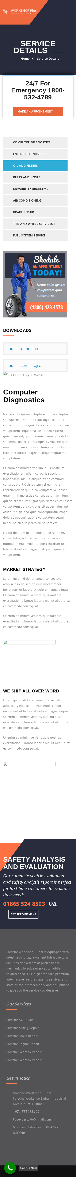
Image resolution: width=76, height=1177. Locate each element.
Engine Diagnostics (29, 154)
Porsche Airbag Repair (22, 1028)
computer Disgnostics (32, 142)
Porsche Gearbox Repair (24, 1052)
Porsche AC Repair (19, 1020)
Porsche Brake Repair (22, 1036)
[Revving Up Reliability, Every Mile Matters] (24, 11)
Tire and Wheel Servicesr (34, 224)
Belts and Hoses (26, 177)
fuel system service (29, 235)
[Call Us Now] (10, 1168)
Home (25, 58)
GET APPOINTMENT (23, 914)
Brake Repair (23, 212)
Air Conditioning (27, 200)
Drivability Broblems (30, 189)
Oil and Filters (25, 165)
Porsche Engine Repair (22, 1044)
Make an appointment (36, 111)
